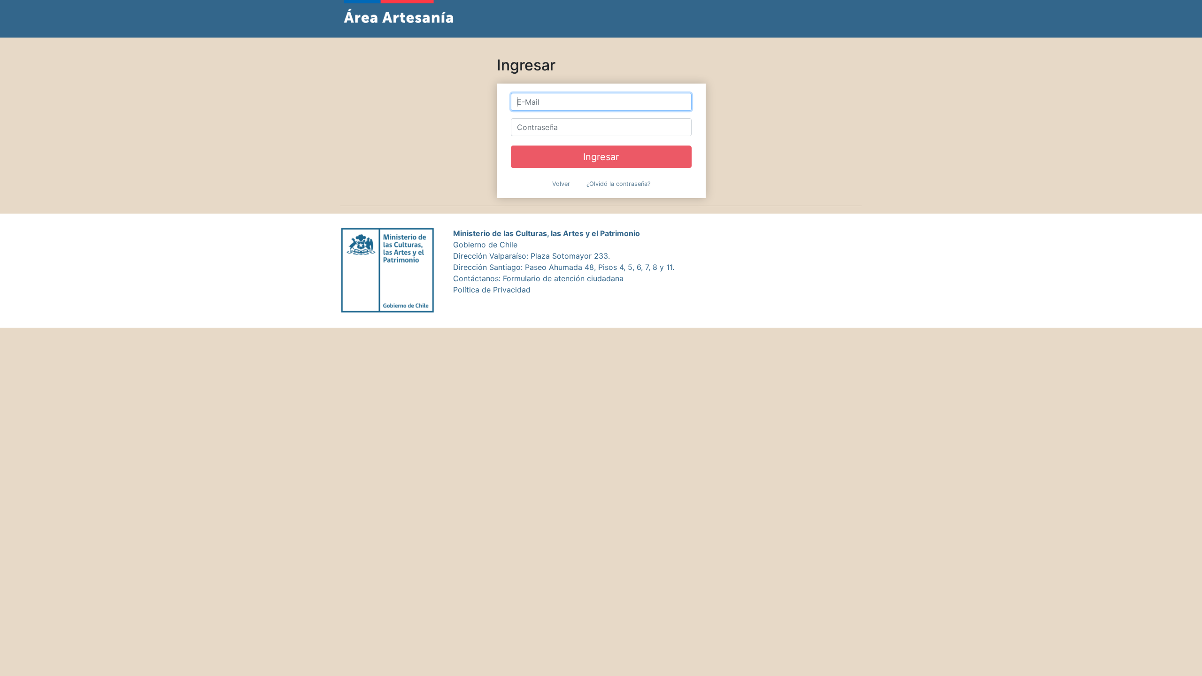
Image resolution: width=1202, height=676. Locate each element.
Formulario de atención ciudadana (563, 278)
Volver (561, 183)
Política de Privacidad (492, 289)
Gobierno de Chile (485, 244)
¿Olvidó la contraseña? (618, 183)
